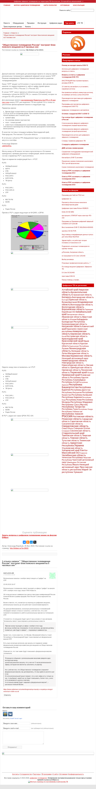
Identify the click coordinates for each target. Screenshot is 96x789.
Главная (6, 5)
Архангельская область (74, 293)
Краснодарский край (72, 338)
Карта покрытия (50, 5)
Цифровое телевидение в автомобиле (75, 110)
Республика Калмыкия (82, 395)
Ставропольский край (73, 433)
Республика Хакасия (72, 413)
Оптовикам (64, 5)
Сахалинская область (72, 424)
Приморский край (71, 375)
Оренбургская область (81, 367)
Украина (79, 445)
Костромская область (77, 336)
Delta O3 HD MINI (68, 212)
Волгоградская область (81, 304)
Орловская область (71, 370)
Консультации (79, 5)
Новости (6, 23)
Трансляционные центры (12, 26)
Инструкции (42, 23)
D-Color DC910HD (68, 272)
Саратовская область (80, 421)
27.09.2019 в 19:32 (9, 575)
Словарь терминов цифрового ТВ (74, 141)
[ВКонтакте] (24, 542)
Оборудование (18, 23)
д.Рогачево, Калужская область (73, 252)
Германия (89, 309)
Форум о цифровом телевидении (27, 5)
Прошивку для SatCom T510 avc (73, 195)
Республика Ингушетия (72, 392)
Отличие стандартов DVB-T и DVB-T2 (75, 114)
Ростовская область (83, 416)
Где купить (69, 23)
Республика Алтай (70, 382)
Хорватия (83, 453)
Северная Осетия (82, 428)
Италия (73, 319)
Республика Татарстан (73, 406)
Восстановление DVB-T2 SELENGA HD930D (77, 227)
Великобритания (69, 302)
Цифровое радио (55, 23)
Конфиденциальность (76, 774)
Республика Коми (74, 400)
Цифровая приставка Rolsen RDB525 (75, 208)
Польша (90, 373)
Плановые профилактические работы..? (76, 263)
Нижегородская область (74, 360)
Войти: (5, 711)
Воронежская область (73, 309)
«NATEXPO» (6, 146)
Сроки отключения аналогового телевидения (78, 167)
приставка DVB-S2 (68, 276)
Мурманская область (81, 356)
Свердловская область (75, 426)
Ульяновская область (72, 448)
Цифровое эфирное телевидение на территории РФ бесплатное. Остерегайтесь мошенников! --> (48, 1)
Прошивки (30, 23)
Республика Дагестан (81, 390)
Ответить (7, 695)
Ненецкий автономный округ (75, 358)
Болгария (65, 300)
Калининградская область (74, 324)
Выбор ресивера (68, 259)
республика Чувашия (72, 472)
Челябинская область (74, 455)
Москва (66, 355)
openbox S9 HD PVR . (69, 231)
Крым (86, 341)
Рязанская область (71, 419)
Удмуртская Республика (72, 444)
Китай (64, 336)
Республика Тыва (70, 409)
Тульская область (70, 440)
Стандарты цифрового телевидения (75, 144)
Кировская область (80, 334)
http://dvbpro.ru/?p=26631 (34, 50)
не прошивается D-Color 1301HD (73, 256)
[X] (34, 542)
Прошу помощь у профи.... (71, 280)
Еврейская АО (68, 312)
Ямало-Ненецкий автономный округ (75, 465)
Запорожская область (76, 314)
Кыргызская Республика (79, 346)
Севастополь (67, 428)
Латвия (65, 348)
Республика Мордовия (81, 402)
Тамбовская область (72, 435)
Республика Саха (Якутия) (75, 404)
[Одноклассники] (27, 542)
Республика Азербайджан (74, 380)
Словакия (66, 431)
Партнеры (36, 774)
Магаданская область (78, 353)
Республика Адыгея (79, 377)
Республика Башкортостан (72, 386)
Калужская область (72, 326)
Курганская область (71, 343)
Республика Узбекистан (72, 411)
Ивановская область (72, 317)
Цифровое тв (66, 199)
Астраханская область (81, 295)
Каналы (28, 26)
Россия (67, 416)
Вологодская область (73, 307)
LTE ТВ (80, 23)
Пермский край (78, 372)
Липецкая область (80, 351)
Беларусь (67, 297)
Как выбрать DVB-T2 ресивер (72, 157)
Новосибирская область (73, 365)
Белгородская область (83, 297)
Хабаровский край (71, 450)
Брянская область (78, 299)
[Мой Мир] (31, 542)
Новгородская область (73, 363)
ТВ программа (46, 774)
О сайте (55, 774)
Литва (64, 353)
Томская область (79, 438)
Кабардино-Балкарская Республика (75, 320)
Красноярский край (72, 341)
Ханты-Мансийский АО (75, 451)
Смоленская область (80, 431)
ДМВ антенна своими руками (72, 148)
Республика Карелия (72, 397)
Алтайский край (70, 289)
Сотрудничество (26, 774)
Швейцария (72, 462)
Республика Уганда (85, 409)
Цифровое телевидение (38, 778)
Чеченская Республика (72, 457)
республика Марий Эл (81, 469)
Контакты (15, 774)
